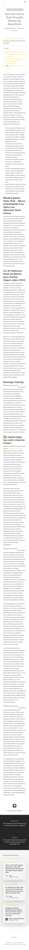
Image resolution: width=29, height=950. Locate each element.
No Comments (14, 30)
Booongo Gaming (11, 63)
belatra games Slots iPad (14, 448)
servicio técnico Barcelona (14, 9)
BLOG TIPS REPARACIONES (16, 38)
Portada (5, 38)
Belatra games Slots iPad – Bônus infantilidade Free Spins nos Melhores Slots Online (16, 54)
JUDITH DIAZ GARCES (11, 28)
